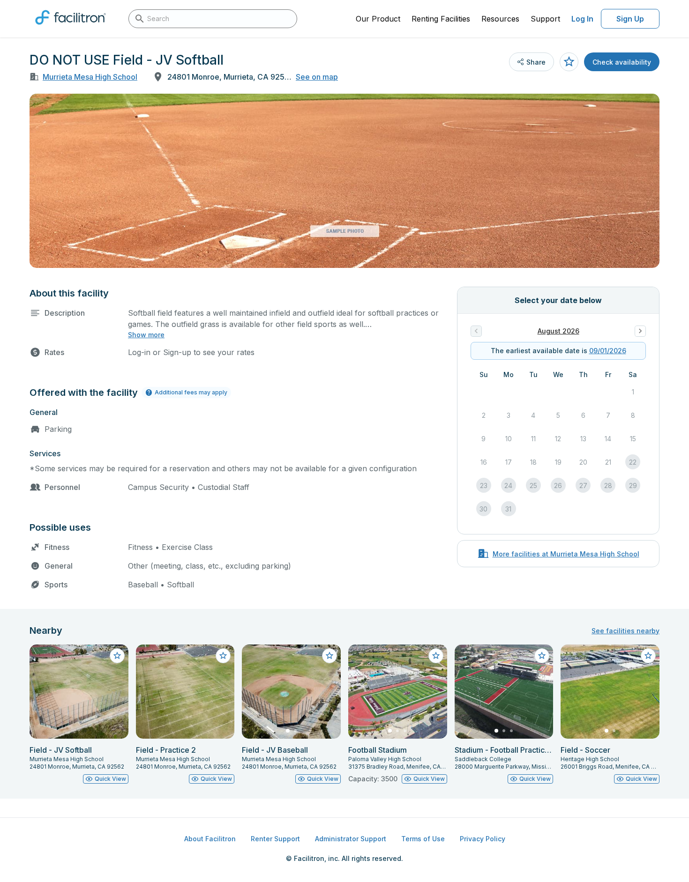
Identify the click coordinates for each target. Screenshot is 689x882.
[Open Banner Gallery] (344, 181)
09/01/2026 (607, 351)
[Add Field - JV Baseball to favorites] (329, 655)
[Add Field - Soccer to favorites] (648, 655)
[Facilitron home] (71, 27)
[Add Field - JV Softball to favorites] (117, 655)
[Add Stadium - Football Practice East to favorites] (541, 655)
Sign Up (630, 18)
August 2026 (558, 331)
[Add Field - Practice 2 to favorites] (223, 655)
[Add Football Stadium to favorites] (435, 655)
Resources (500, 18)
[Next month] (640, 331)
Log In (582, 18)
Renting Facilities (441, 18)
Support (545, 18)
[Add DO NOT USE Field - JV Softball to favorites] (569, 61)
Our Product (378, 18)
